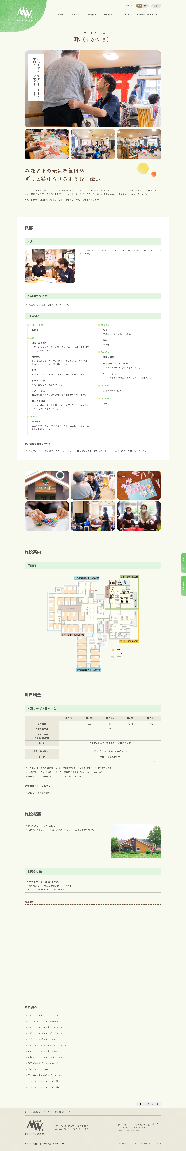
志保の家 (45, 1027)
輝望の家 (47, 1045)
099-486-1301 (39, 889)
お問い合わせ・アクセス (148, 14)
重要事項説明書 (31, 1143)
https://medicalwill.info (129, 1130)
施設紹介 (92, 14)
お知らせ (75, 14)
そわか (38, 1069)
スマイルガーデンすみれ (46, 1033)
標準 (139, 5)
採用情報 (108, 14)
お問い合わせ (183, 563)
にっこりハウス (44, 1081)
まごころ (43, 1015)
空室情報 (183, 586)
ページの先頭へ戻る (150, 1104)
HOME (61, 14)
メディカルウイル (44, 1063)
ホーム (27, 1112)
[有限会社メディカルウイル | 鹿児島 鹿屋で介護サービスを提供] (35, 1126)
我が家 (42, 1039)
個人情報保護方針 (47, 1143)
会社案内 (124, 14)
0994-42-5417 (64, 1128)
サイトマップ (62, 1143)
